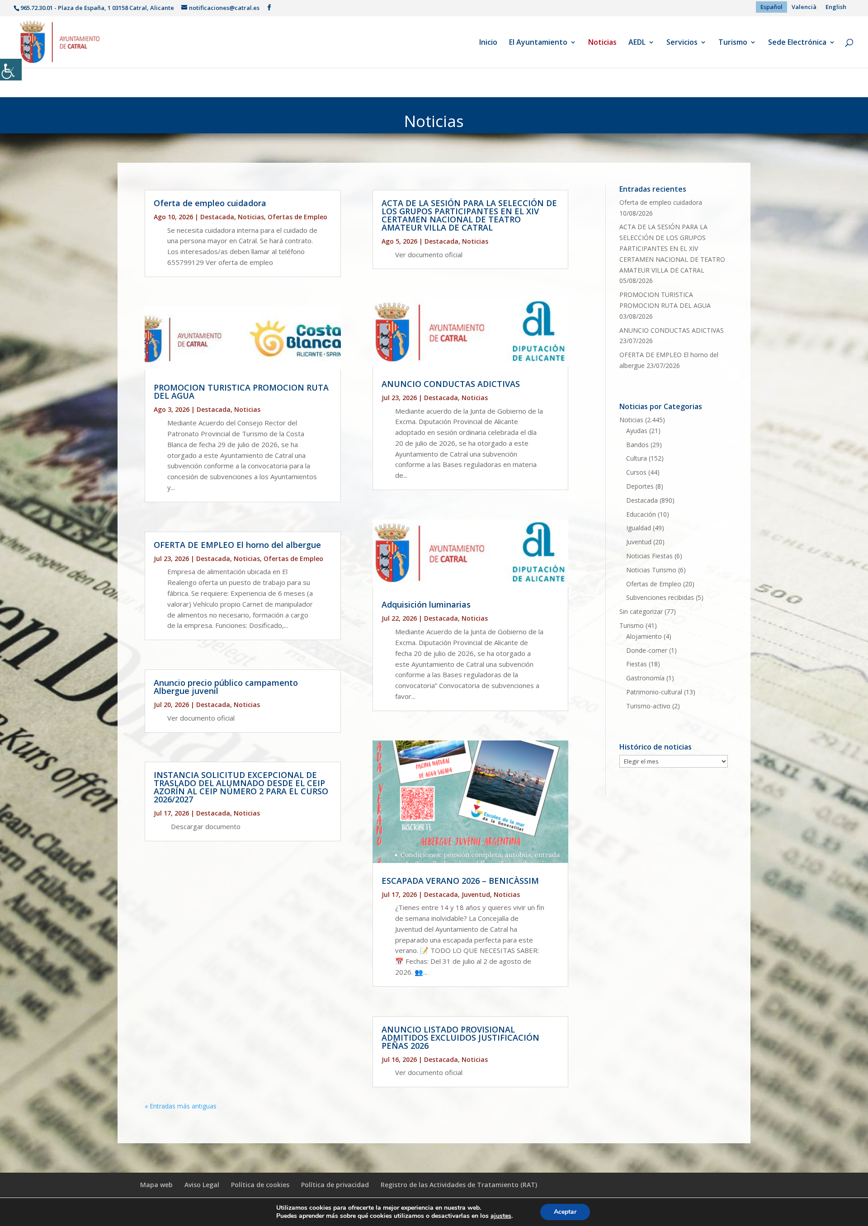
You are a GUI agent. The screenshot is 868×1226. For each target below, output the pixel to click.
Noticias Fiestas (649, 556)
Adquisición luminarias (426, 604)
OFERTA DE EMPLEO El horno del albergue (237, 544)
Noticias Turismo (651, 570)
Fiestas (636, 664)
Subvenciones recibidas (660, 597)
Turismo (732, 43)
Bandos (637, 444)
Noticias (602, 43)
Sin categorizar (641, 611)
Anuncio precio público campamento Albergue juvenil (226, 686)
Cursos (636, 472)
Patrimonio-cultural (654, 692)
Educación (641, 514)
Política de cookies (260, 1184)
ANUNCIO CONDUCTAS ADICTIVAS (451, 383)
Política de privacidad (335, 1184)
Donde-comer (646, 650)
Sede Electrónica (797, 43)
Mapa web (156, 1184)
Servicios (682, 43)
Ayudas (636, 430)
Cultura (636, 458)
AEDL (637, 43)
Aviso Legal (201, 1184)
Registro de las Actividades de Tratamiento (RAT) (459, 1184)
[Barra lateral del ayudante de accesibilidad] (11, 69)
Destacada (217, 216)
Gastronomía (645, 678)
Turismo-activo (648, 706)
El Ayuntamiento (538, 43)
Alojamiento (644, 636)
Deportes (640, 486)
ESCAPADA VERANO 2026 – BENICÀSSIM (460, 880)
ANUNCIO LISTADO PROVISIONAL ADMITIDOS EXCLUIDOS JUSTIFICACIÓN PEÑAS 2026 (460, 1037)
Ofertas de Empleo (297, 216)
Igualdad (638, 527)
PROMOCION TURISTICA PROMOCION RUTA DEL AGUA (241, 391)
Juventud (476, 894)
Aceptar (565, 1211)
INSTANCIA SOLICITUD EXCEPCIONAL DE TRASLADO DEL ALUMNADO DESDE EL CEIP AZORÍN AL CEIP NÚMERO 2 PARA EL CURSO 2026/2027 (241, 787)
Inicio (488, 43)
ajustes (501, 1216)
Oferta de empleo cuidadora (210, 203)
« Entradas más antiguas (181, 1106)
